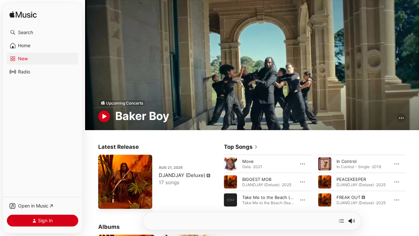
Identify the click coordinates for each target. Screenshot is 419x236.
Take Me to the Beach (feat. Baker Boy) (282, 197)
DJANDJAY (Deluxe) (182, 175)
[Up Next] (341, 221)
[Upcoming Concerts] (121, 103)
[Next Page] (412, 181)
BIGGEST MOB (256, 179)
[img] (23, 15)
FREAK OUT (348, 197)
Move (248, 161)
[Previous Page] (217, 181)
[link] (241, 146)
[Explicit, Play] (324, 199)
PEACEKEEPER (351, 179)
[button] (42, 32)
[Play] (104, 116)
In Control (346, 161)
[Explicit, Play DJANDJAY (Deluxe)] (106, 201)
